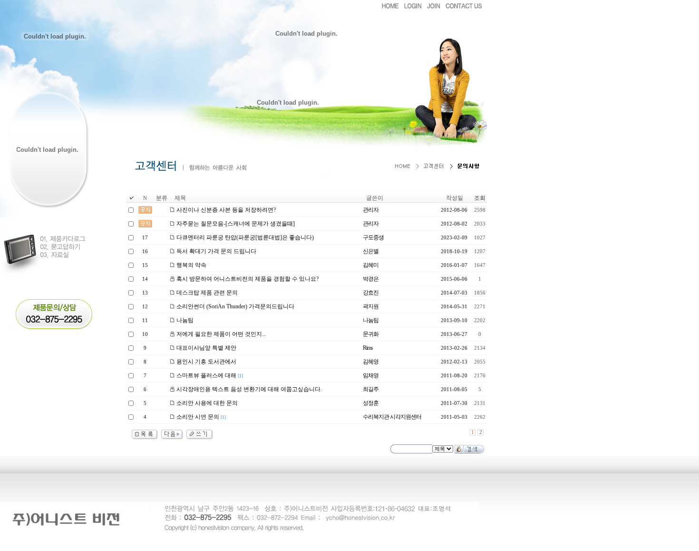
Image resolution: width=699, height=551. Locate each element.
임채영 (371, 375)
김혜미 (371, 265)
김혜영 (371, 361)
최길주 (371, 389)
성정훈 (371, 403)
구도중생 (373, 237)
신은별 (371, 251)
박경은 (371, 279)
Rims (368, 347)
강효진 (371, 292)
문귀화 (371, 334)
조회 (479, 198)
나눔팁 (371, 320)
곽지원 (371, 306)
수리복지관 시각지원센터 (392, 416)
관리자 (371, 210)
